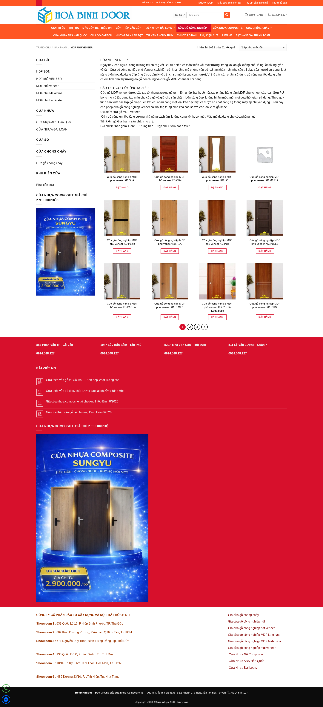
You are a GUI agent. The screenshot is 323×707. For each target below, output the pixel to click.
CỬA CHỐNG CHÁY (257, 28)
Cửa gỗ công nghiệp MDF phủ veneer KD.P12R (122, 242)
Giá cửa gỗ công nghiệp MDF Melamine (254, 641)
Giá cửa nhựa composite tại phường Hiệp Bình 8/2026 (82, 401)
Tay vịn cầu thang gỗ (256, 2)
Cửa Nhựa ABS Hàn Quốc (70, 35)
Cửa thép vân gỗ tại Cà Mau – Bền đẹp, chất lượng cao (82, 380)
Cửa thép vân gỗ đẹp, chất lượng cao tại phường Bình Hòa (85, 390)
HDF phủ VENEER (49, 78)
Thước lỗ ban (279, 2)
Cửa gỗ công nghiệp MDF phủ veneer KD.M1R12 (265, 178)
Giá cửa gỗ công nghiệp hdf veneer (251, 628)
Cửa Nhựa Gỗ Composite (246, 654)
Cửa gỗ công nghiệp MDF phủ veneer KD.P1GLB (169, 305)
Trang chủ (43, 47)
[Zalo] (6, 700)
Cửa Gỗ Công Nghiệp (192, 28)
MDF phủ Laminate (49, 100)
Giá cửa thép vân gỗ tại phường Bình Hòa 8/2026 (79, 412)
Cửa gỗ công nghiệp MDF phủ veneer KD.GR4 (169, 178)
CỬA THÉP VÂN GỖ (128, 28)
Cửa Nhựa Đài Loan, (243, 667)
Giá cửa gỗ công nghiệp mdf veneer (252, 647)
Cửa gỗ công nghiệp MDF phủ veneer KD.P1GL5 (265, 242)
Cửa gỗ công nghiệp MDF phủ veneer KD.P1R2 (265, 305)
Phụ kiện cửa (209, 35)
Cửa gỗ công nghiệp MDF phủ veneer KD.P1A (169, 242)
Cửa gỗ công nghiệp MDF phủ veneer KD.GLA (122, 178)
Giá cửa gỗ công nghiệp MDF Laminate (254, 634)
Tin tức (74, 28)
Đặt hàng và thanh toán (253, 35)
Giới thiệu (58, 28)
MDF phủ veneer (47, 85)
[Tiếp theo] (204, 327)
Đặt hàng (122, 187)
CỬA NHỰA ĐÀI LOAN (159, 28)
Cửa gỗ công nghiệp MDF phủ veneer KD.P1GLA (122, 305)
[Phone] (6, 689)
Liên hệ (227, 35)
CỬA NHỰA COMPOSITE (228, 28)
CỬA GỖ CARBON (101, 35)
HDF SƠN (43, 71)
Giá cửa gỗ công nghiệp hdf (246, 621)
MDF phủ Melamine (49, 93)
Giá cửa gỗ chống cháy (243, 615)
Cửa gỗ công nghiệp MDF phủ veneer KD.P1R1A (217, 305)
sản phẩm (60, 47)
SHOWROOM (205, 2)
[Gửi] (227, 15)
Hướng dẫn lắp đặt (129, 35)
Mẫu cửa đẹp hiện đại (229, 2)
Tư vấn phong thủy (159, 35)
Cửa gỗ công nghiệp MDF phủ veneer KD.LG (217, 178)
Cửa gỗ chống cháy (49, 163)
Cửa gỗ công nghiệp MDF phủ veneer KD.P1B (217, 242)
